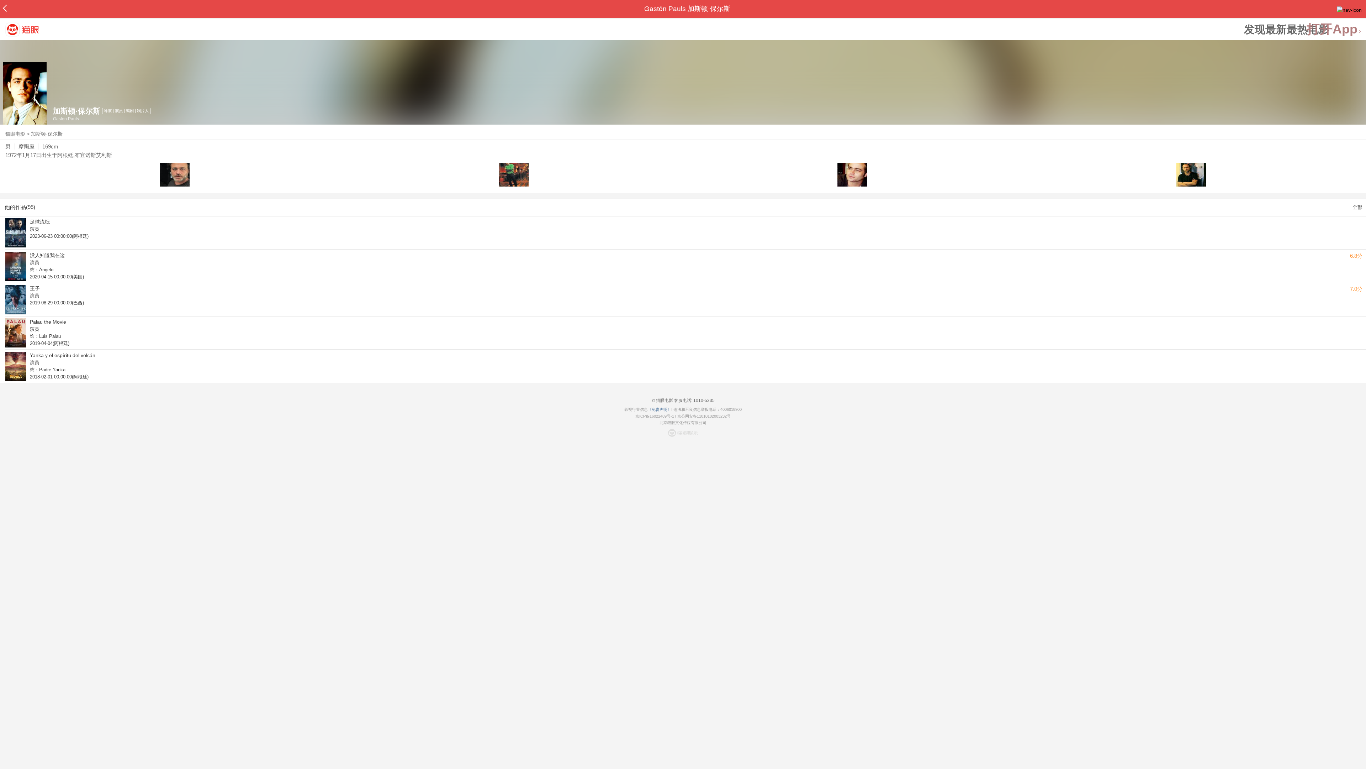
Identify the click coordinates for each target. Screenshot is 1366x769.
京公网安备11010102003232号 (704, 416)
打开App (1332, 29)
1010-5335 (703, 400)
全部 (1357, 207)
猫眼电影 (15, 134)
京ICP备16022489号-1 (654, 416)
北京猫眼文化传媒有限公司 (683, 422)
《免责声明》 (659, 409)
